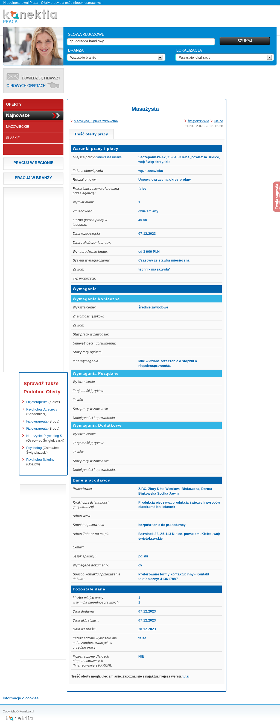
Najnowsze (18, 115)
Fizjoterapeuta (43, 402)
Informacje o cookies (21, 698)
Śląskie (13, 138)
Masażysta (145, 109)
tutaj (185, 676)
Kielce (218, 121)
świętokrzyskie (198, 121)
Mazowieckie (17, 127)
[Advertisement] (171, 80)
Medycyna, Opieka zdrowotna (96, 121)
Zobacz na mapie (108, 157)
